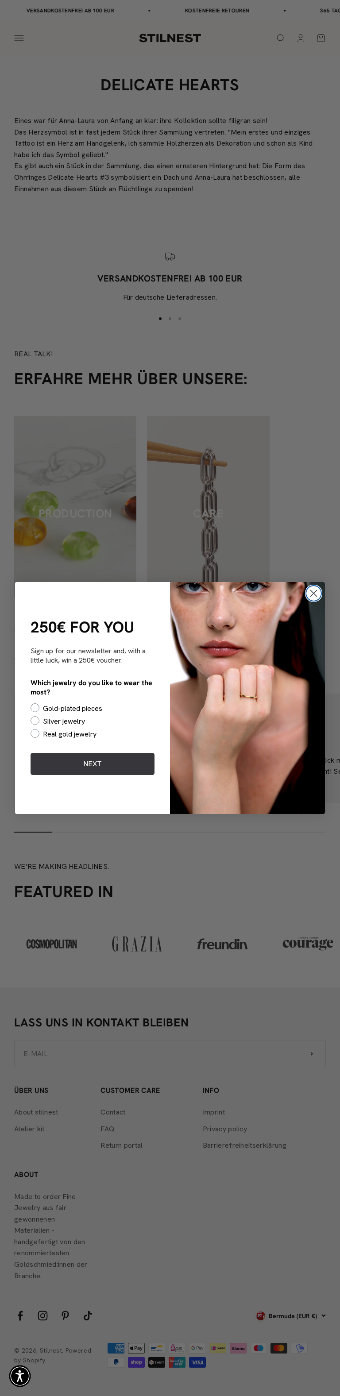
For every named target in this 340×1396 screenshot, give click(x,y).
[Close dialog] (313, 593)
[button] (20, 1376)
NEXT (92, 763)
